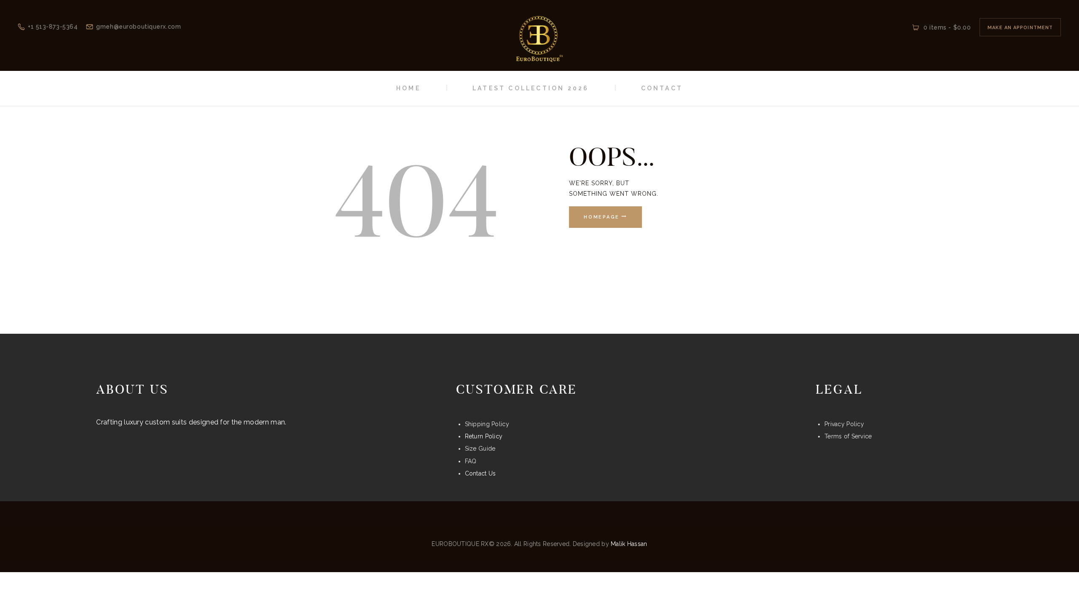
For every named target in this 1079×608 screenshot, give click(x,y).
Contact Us (480, 473)
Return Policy (484, 436)
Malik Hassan (629, 543)
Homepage (602, 217)
